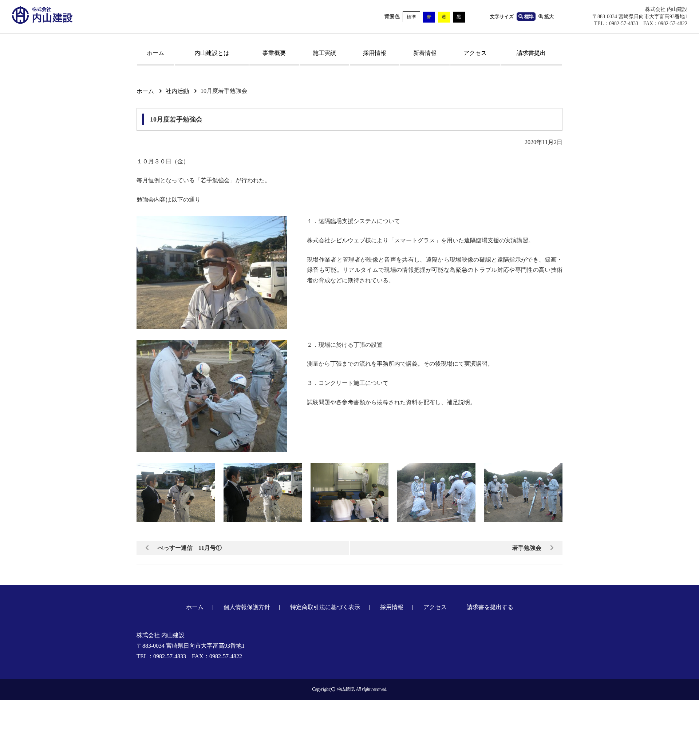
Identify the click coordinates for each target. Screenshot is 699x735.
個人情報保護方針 (247, 607)
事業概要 (274, 53)
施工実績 (324, 53)
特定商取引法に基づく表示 (325, 607)
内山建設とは (211, 53)
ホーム (155, 53)
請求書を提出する (490, 607)
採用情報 (374, 53)
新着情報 (425, 53)
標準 (411, 17)
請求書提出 (531, 53)
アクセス (475, 53)
